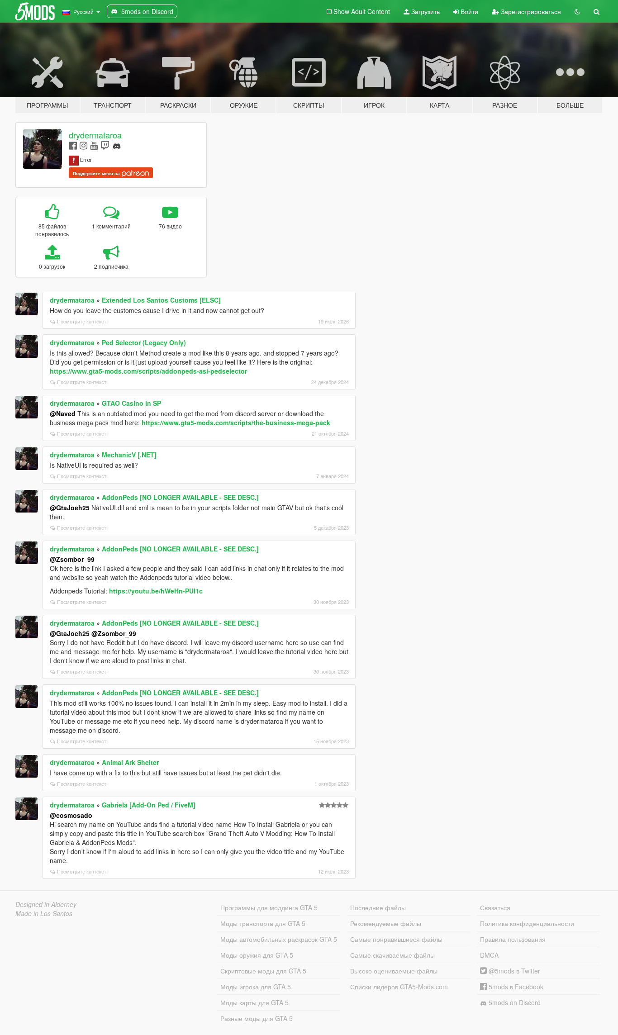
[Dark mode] (577, 11)
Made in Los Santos (43, 913)
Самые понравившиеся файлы (396, 939)
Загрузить (424, 11)
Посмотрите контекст (81, 321)
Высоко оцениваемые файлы (393, 970)
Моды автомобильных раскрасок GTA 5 (278, 939)
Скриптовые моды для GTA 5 (263, 970)
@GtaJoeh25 (70, 507)
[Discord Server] (117, 145)
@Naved (63, 413)
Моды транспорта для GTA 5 (262, 923)
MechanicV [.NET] (129, 454)
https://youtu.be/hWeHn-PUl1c (156, 590)
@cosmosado (71, 815)
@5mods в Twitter (513, 970)
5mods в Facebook (515, 986)
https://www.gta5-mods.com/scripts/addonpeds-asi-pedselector (148, 370)
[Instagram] (83, 145)
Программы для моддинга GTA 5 (269, 907)
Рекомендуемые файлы (385, 923)
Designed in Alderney (45, 904)
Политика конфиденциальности (527, 923)
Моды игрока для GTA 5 (255, 986)
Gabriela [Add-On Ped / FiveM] (148, 804)
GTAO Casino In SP (131, 403)
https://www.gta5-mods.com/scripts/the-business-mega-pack (236, 422)
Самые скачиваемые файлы (392, 954)
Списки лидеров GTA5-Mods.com (399, 986)
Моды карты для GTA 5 (254, 1002)
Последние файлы (378, 907)
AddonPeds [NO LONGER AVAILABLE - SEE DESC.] (180, 497)
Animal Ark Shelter (130, 762)
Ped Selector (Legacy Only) (144, 342)
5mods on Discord (514, 1002)
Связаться (495, 907)
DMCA (489, 954)
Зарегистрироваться (530, 11)
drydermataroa (95, 135)
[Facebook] (73, 145)
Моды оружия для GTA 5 (256, 954)
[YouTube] (94, 145)
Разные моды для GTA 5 (256, 1018)
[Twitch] (105, 145)
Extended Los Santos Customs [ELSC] (161, 299)
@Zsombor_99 (72, 559)
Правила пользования (513, 939)
